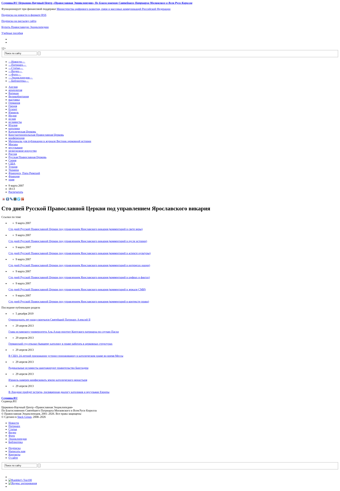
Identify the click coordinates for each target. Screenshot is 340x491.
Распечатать (15, 191)
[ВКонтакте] (8, 199)
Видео (12, 432)
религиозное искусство (22, 150)
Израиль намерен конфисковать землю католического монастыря (47, 379)
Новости (13, 422)
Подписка (14, 448)
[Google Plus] (22, 199)
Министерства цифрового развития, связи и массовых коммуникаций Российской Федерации (114, 8)
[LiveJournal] (11, 199)
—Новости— (16, 61)
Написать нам (16, 451)
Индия (12, 115)
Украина (13, 169)
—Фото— (14, 74)
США (11, 163)
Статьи (12, 429)
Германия (14, 102)
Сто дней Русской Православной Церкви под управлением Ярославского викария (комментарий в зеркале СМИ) (77, 289)
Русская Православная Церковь (27, 157)
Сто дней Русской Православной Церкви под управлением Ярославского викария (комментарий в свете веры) (75, 229)
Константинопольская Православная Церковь (36, 134)
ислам (12, 118)
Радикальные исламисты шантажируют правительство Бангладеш (48, 367)
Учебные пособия (12, 33)
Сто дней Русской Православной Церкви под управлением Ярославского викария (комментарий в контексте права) (78, 301)
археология (15, 90)
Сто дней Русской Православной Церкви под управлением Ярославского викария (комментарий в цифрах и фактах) (79, 277)
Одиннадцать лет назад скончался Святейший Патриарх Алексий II (49, 319)
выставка (14, 99)
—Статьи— (15, 68)
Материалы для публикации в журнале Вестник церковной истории (49, 141)
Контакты (14, 454)
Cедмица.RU (9, 398)
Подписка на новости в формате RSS (23, 15)
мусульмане (15, 147)
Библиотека (15, 442)
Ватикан (13, 93)
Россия (12, 154)
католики (14, 128)
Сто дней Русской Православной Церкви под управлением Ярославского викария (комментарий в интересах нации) (79, 265)
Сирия (12, 160)
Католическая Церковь (22, 131)
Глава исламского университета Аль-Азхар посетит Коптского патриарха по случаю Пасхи (63, 331)
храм (11, 179)
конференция (16, 138)
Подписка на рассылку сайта (18, 21)
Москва (13, 144)
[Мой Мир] (15, 199)
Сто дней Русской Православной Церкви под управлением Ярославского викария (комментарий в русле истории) (77, 241)
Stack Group (24, 416)
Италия (12, 125)
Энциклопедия (17, 438)
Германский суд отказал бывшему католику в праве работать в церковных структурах (60, 343)
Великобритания (18, 96)
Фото (11, 435)
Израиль (13, 112)
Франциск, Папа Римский (24, 173)
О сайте (13, 457)
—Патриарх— (17, 64)
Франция (13, 176)
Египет (12, 109)
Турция (12, 166)
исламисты (15, 122)
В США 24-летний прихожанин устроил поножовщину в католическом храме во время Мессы (65, 355)
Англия (13, 86)
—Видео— (15, 71)
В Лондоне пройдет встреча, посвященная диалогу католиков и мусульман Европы (58, 392)
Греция (12, 106)
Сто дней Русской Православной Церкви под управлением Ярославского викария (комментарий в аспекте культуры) (79, 253)
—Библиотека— (18, 80)
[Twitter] (19, 199)
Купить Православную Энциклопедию (25, 27)
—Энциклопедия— (20, 77)
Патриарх (14, 426)
